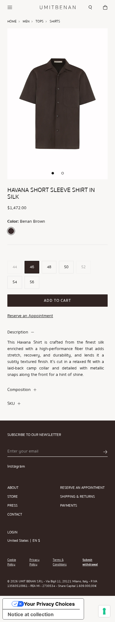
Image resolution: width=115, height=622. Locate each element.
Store (12, 497)
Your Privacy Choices (49, 604)
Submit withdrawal (90, 562)
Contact (14, 514)
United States (18, 541)
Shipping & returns (77, 497)
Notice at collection (31, 614)
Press (12, 505)
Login (12, 532)
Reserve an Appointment (30, 316)
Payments (68, 505)
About (12, 488)
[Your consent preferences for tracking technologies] (104, 611)
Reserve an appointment (82, 488)
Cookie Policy (11, 562)
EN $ (36, 541)
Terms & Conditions (60, 562)
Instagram (16, 466)
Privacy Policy (34, 562)
